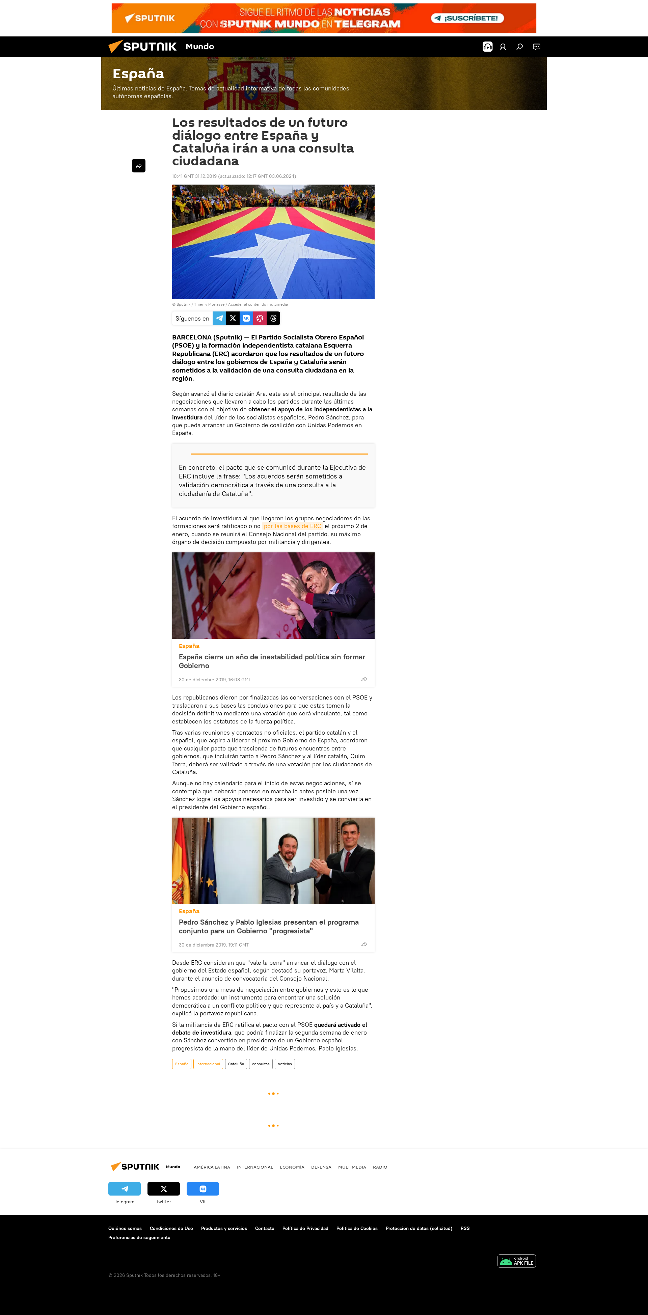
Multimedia (352, 1167)
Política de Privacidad (305, 1228)
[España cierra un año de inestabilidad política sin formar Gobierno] (273, 595)
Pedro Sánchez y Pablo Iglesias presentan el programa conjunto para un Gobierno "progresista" (269, 926)
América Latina (212, 1167)
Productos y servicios (224, 1228)
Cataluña (236, 1063)
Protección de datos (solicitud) (419, 1228)
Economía (292, 1167)
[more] (364, 679)
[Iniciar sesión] (503, 46)
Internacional (208, 1063)
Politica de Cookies (357, 1228)
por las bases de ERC (292, 526)
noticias (285, 1063)
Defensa (321, 1167)
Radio (380, 1167)
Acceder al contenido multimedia (258, 304)
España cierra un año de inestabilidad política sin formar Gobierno (272, 661)
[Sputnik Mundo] (145, 55)
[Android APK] (517, 1261)
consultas (261, 1063)
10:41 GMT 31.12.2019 (194, 176)
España (189, 646)
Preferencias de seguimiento (139, 1237)
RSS (465, 1228)
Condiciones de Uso (171, 1228)
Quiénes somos (125, 1228)
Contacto (264, 1228)
